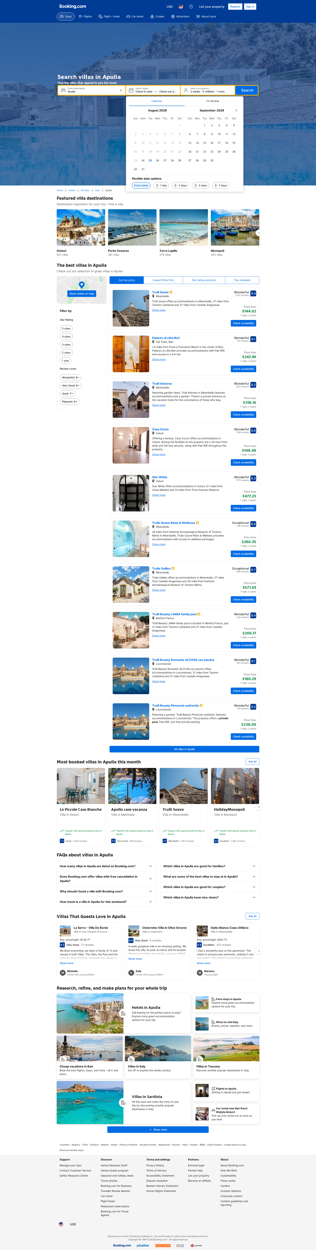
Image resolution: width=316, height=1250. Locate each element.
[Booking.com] (73, 6)
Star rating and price (204, 280)
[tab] (157, 101)
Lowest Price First (163, 280)
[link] (82, 328)
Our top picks (126, 280)
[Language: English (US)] (180, 6)
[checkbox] (179, 125)
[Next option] (259, 232)
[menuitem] (66, 16)
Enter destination (76, 88)
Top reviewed (242, 280)
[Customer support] (191, 6)
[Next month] (236, 110)
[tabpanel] (184, 149)
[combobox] (92, 91)
